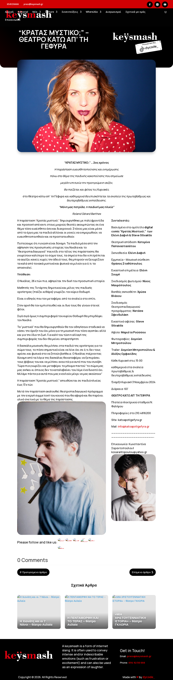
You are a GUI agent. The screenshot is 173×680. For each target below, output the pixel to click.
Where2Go (92, 12)
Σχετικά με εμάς (135, 12)
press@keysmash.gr (139, 656)
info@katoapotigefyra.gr (133, 426)
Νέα (34, 12)
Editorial (23, 12)
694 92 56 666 (137, 662)
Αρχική (9, 12)
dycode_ (149, 677)
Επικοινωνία (12, 20)
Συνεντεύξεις (70, 12)
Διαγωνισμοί (113, 12)
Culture (49, 12)
